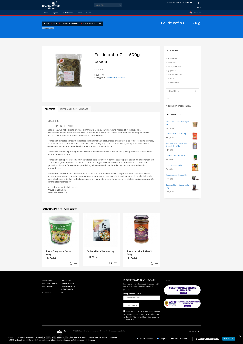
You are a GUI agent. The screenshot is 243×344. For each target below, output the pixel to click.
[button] (70, 264)
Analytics (163, 339)
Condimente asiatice (115, 77)
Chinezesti (173, 58)
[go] (119, 5)
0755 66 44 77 (186, 3)
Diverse (172, 62)
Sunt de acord (229, 338)
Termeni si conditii (68, 283)
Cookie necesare (146, 339)
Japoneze (172, 70)
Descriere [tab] (50, 109)
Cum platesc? (66, 280)
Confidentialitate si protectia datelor (68, 287)
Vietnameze (173, 82)
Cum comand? (47, 280)
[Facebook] (199, 3)
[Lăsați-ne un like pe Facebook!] (199, 331)
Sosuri (171, 78)
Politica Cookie (48, 286)
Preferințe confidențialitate (208, 339)
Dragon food (174, 66)
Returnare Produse (49, 283)
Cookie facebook (180, 339)
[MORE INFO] (75, 264)
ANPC (63, 292)
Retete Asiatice (175, 74)
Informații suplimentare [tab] (74, 109)
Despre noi (46, 292)
